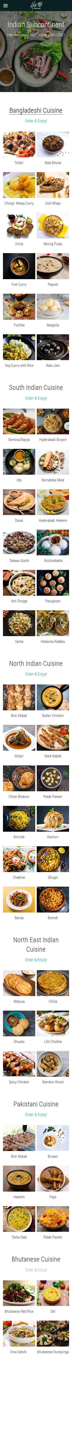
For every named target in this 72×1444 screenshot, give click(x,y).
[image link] (36, 5)
